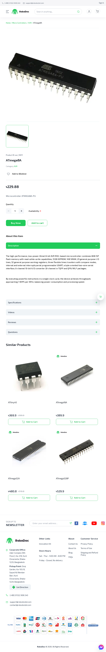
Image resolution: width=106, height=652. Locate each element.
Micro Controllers (19, 23)
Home (8, 23)
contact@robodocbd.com (20, 605)
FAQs (70, 557)
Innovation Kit (45, 544)
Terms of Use (86, 548)
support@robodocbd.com (20, 602)
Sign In (101, 3)
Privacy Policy (87, 544)
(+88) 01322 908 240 (19, 595)
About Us (72, 548)
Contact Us (73, 544)
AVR (30, 23)
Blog (70, 552)
